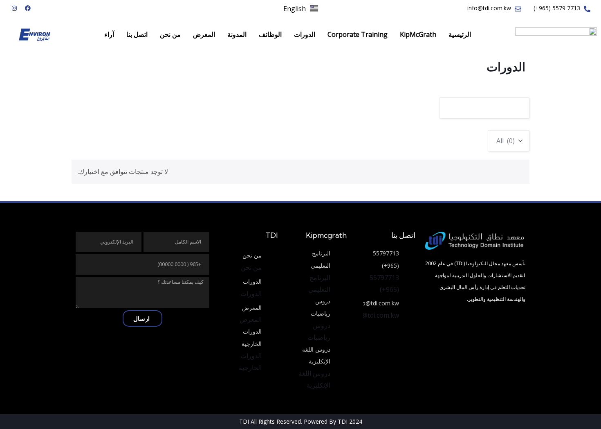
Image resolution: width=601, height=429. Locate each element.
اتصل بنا (137, 34)
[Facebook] (28, 8)
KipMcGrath (418, 34)
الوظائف (270, 34)
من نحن (170, 34)
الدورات (304, 34)
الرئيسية (460, 34)
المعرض (204, 34)
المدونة (237, 34)
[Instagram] (14, 8)
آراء (109, 34)
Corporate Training (357, 34)
